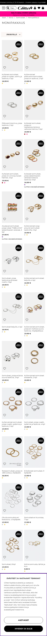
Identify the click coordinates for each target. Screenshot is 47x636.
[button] (36, 8)
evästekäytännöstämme (14, 610)
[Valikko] (4, 8)
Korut (11, 18)
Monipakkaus (33, 18)
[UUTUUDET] (12, 34)
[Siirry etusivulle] (23, 8)
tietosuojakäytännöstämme (15, 607)
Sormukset (20, 18)
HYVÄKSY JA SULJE (23, 629)
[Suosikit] (40, 8)
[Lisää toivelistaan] (4, 67)
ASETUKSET (23, 620)
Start (4, 18)
